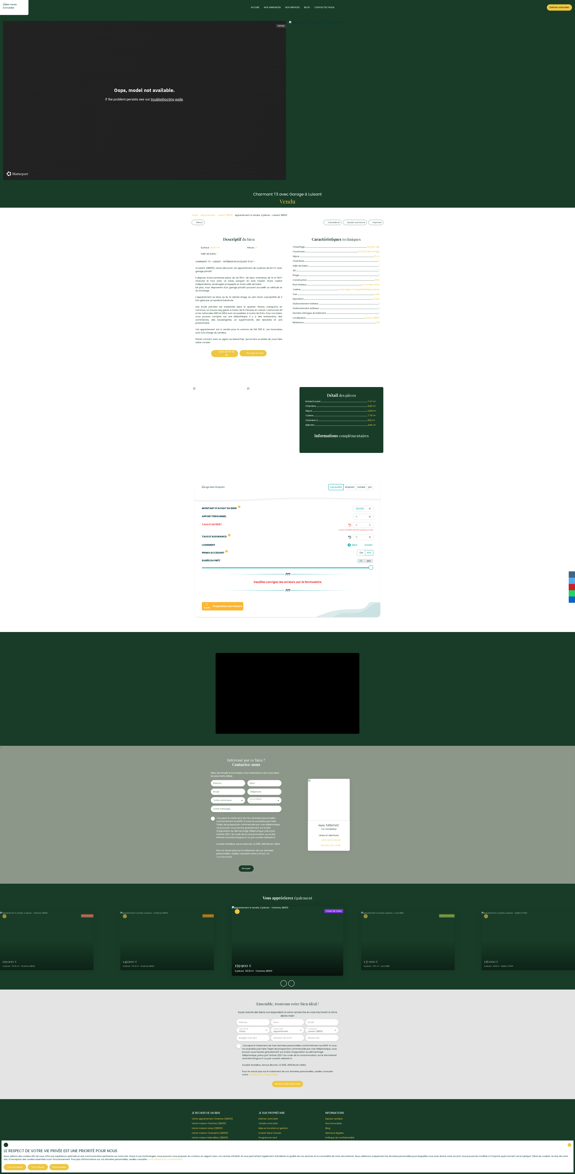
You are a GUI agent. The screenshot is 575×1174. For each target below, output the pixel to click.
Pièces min (313, 1038)
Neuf (354, 545)
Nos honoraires (333, 1123)
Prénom (217, 783)
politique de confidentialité (263, 1074)
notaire (361, 487)
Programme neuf (268, 1137)
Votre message (221, 808)
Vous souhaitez (255, 799)
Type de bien (278, 1029)
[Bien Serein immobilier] (14, 7)
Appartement (208, 215)
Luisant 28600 (225, 215)
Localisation (312, 1029)
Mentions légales (334, 1132)
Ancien (368, 545)
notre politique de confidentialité (165, 1159)
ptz (370, 487)
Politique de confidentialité (339, 1137)
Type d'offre (243, 1029)
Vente (195, 215)
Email (216, 791)
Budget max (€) (248, 1038)
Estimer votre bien (268, 1118)
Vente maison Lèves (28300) (207, 1128)
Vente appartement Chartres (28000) (212, 1118)
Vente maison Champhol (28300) (210, 1132)
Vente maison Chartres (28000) (209, 1123)
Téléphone (255, 791)
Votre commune (222, 800)
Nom (252, 783)
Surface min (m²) (282, 1038)
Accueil (255, 7)
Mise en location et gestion (273, 1128)
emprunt (349, 487)
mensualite (336, 487)
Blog (327, 1128)
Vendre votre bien (268, 1123)
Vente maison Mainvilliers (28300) (210, 1137)
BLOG (307, 7)
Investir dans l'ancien (270, 1132)
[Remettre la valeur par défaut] (349, 525)
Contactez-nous (324, 7)
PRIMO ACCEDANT (213, 552)
